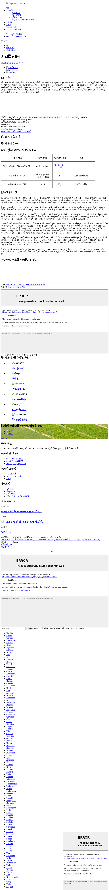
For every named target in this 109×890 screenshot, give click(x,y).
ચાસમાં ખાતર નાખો (59, 166)
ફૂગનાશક (16, 12)
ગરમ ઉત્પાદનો (46, 537)
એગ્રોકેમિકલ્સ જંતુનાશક (22, 540)
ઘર (7, 8)
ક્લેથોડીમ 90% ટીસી (72, 540)
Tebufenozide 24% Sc (43, 540)
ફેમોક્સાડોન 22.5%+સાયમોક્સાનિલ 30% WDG (25, 285)
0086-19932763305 (14, 459)
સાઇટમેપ (57, 537)
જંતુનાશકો (16, 15)
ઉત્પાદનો (10, 10)
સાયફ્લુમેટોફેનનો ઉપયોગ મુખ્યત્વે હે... (21, 511)
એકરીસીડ (6, 532)
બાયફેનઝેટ (18, 368)
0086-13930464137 (14, 34)
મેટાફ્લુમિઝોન (19, 409)
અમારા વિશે (11, 27)
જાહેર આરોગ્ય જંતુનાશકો (23, 20)
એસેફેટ (16, 378)
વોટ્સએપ (5, 547)
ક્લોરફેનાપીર (18, 388)
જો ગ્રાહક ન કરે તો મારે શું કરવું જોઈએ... (22, 521)
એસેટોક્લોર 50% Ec (90, 540)
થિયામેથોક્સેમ (19, 419)
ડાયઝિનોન (24, 207)
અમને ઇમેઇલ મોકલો (10, 131)
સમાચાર (9, 22)
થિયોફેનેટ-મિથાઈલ (16, 287)
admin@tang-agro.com (16, 36)
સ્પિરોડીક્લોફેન (19, 399)
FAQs (8, 24)
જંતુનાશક (5, 540)
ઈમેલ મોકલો (6, 544)
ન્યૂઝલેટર (5, 438)
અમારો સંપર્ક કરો (13, 29)
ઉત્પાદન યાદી (25, 131)
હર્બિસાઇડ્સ (17, 17)
